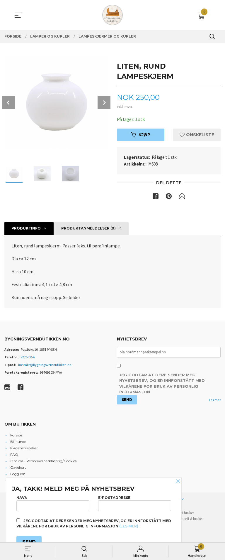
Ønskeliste (199, 134)
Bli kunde (18, 441)
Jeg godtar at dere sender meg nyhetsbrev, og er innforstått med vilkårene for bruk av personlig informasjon (162, 383)
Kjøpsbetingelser (24, 448)
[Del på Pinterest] (168, 197)
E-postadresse (114, 497)
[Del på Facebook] (155, 197)
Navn (22, 497)
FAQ (14, 454)
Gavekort (18, 467)
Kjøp (144, 134)
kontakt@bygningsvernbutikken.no (44, 364)
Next (104, 102)
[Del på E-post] (182, 197)
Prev (8, 102)
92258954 (28, 357)
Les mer (215, 400)
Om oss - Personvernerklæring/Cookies (43, 461)
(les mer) (128, 526)
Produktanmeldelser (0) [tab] (88, 228)
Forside (16, 435)
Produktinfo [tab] (26, 228)
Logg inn (17, 474)
